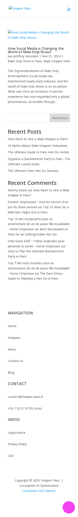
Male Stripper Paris (57, 61)
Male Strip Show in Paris (25, 61)
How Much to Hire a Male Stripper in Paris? (38, 139)
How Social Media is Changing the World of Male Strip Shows (36, 50)
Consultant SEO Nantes (39, 491)
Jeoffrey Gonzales (25, 56)
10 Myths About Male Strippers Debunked (37, 146)
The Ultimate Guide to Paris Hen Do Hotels (38, 152)
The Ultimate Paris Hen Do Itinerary (33, 171)
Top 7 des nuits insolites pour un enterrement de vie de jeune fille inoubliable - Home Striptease (39, 268)
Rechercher (60, 118)
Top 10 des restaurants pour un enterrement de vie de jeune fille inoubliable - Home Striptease (39, 224)
